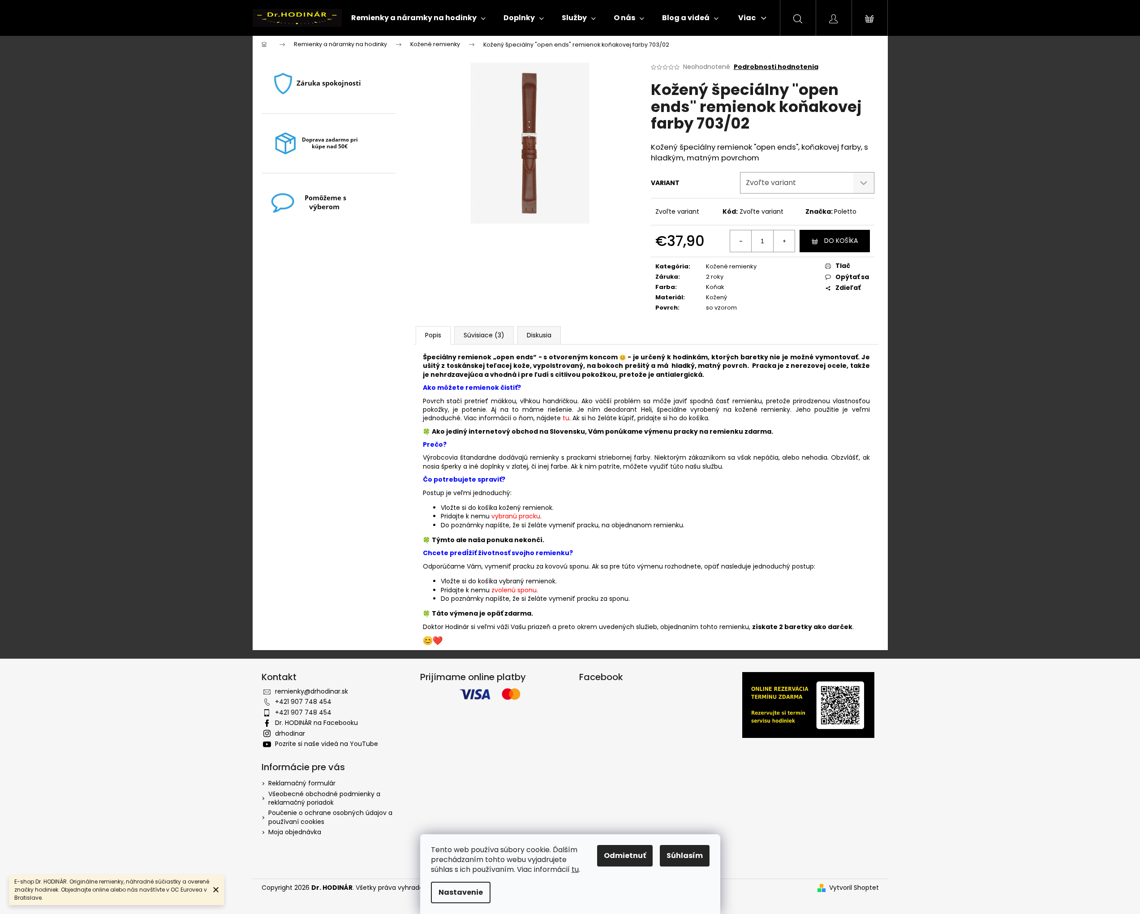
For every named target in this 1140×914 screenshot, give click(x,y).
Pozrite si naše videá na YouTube (326, 743)
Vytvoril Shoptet (854, 888)
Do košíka (841, 240)
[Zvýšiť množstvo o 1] (784, 241)
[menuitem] (418, 18)
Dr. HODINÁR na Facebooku (316, 722)
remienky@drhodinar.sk (311, 691)
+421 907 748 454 (303, 701)
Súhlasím (685, 855)
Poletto (845, 211)
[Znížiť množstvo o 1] (741, 241)
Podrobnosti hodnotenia (776, 67)
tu (575, 869)
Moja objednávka (294, 832)
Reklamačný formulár (302, 783)
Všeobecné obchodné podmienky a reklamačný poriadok (324, 798)
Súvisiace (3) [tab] (484, 335)
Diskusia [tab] (539, 335)
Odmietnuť (625, 855)
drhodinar (290, 733)
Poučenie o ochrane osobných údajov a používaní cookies (330, 817)
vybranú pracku (515, 516)
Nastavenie (461, 892)
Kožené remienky (731, 266)
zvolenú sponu (514, 590)
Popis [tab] (433, 335)
